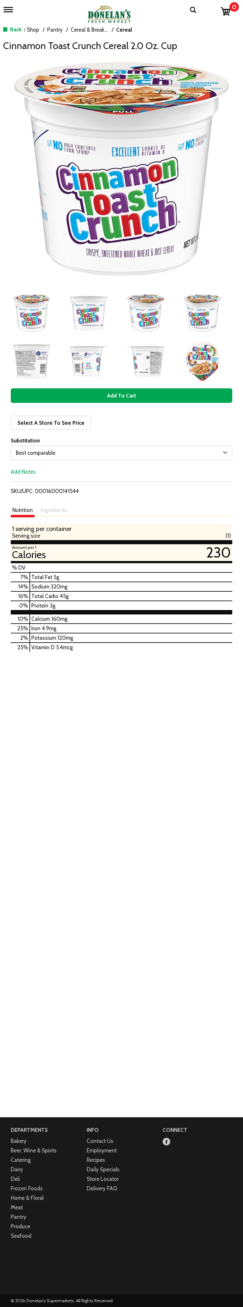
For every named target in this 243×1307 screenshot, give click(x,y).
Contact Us (100, 1141)
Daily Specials (103, 1169)
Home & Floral (27, 1198)
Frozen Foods (27, 1188)
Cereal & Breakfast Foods (100, 30)
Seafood (21, 1236)
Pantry (55, 30)
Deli (15, 1179)
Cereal (124, 30)
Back (15, 29)
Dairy (17, 1169)
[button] (32, 313)
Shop (33, 30)
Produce (20, 1226)
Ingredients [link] (53, 510)
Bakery (19, 1141)
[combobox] (121, 453)
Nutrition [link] (22, 510)
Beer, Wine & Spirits (34, 1150)
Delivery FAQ (102, 1188)
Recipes (96, 1160)
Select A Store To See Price (50, 423)
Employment (102, 1150)
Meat (17, 1207)
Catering (21, 1160)
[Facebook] (166, 1142)
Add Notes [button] (23, 472)
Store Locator (103, 1179)
